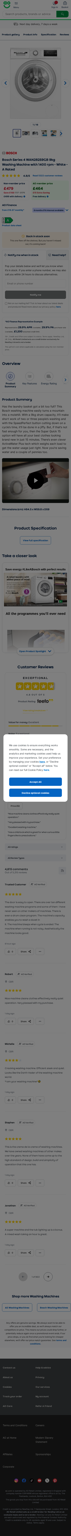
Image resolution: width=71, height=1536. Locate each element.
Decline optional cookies (35, 792)
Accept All (35, 781)
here (42, 761)
